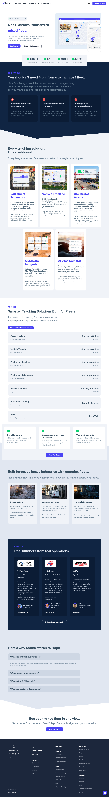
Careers (81, 781)
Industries (31, 3)
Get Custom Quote (99, 3)
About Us (82, 778)
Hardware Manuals (84, 763)
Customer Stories (84, 749)
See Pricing (14, 46)
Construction (59, 754)
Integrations (82, 770)
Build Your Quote (54, 455)
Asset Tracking (59, 769)
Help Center (82, 760)
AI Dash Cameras (60, 780)
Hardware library (36, 763)
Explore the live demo (31, 46)
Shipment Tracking (60, 787)
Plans (24, 3)
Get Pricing (35, 754)
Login (88, 3)
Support (81, 756)
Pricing (40, 3)
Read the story (22, 612)
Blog (80, 752)
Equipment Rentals (60, 757)
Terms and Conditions (85, 788)
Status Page (82, 767)
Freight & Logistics (60, 761)
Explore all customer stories (54, 622)
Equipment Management (62, 773)
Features (34, 770)
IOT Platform (35, 766)
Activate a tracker (37, 750)
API (33, 773)
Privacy (81, 792)
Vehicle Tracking (60, 776)
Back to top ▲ (12, 792)
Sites (56, 783)
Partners (81, 785)
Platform (17, 3)
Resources (46, 3)
